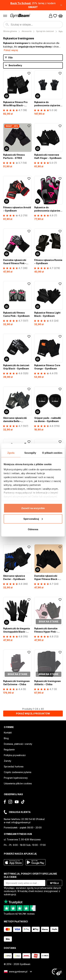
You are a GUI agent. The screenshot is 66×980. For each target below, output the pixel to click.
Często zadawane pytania (17, 772)
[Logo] (20, 16)
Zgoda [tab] (11, 452)
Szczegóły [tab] (30, 452)
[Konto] (51, 16)
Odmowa (33, 529)
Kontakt (8, 732)
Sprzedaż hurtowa (13, 766)
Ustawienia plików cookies (18, 783)
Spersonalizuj (31, 518)
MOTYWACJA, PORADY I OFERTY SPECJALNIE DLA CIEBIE (30, 875)
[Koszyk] (60, 16)
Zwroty (7, 760)
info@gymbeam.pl (20, 822)
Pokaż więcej (11, 50)
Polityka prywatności (15, 755)
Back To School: (20, 3)
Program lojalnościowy (16, 777)
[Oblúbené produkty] (55, 16)
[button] (33, 5)
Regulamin (9, 749)
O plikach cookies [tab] (52, 452)
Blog (6, 738)
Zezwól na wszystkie (33, 508)
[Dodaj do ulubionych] (29, 73)
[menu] (5, 16)
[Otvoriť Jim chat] (58, 972)
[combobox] (33, 24)
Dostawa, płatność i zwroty (18, 744)
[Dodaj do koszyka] (6, 95)
